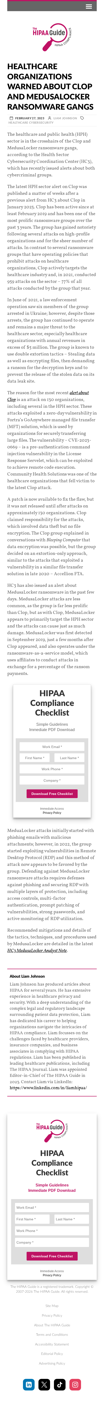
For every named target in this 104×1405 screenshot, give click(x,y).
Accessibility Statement (52, 1344)
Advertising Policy (52, 1363)
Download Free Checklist (52, 794)
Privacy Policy (52, 813)
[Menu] (88, 6)
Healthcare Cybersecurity (31, 122)
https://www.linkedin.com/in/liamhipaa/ (48, 1088)
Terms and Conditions (52, 1335)
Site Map (52, 1306)
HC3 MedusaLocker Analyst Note (37, 951)
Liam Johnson (65, 118)
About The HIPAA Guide (52, 1325)
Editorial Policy (52, 1354)
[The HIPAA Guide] (52, 37)
